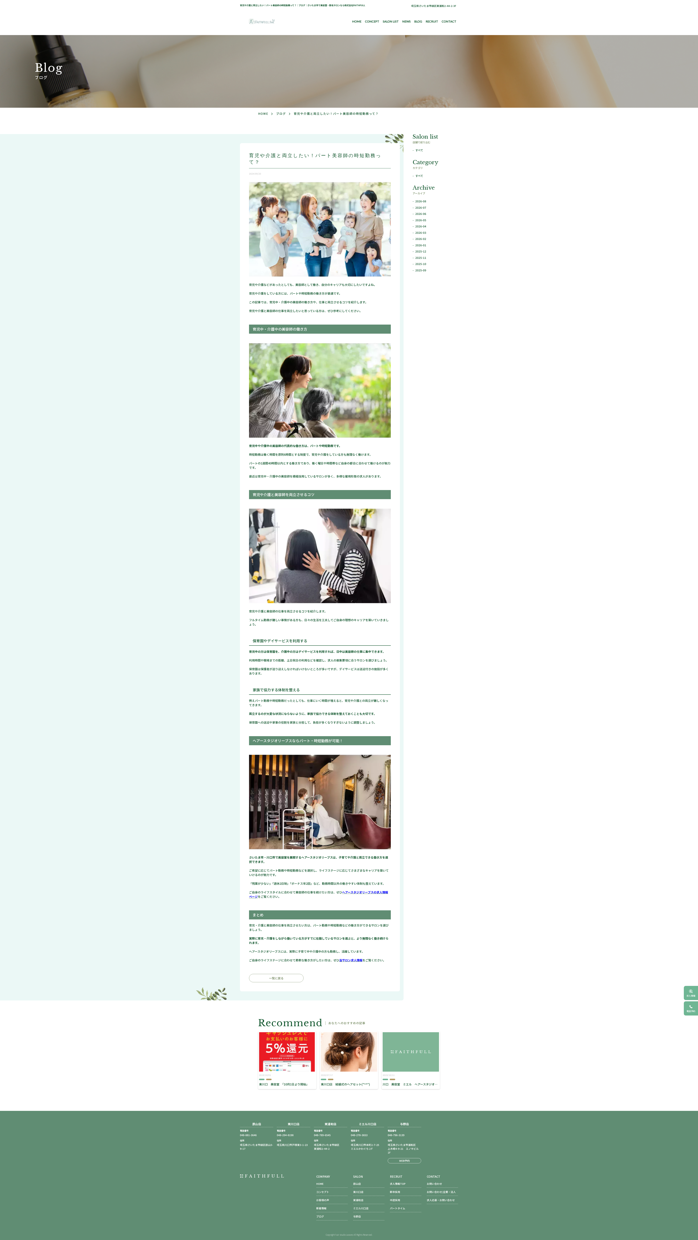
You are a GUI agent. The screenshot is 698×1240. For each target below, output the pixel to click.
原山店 (357, 1184)
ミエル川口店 (360, 1208)
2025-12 (420, 251)
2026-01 (420, 245)
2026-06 (420, 214)
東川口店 (358, 1192)
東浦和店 (358, 1200)
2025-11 (420, 258)
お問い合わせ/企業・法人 (441, 1192)
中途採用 (395, 1200)
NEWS (406, 21)
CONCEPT (372, 21)
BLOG (418, 21)
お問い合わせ (434, 1184)
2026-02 (420, 239)
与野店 (357, 1216)
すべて (419, 150)
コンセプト (322, 1192)
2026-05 (420, 220)
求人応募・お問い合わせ (441, 1200)
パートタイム (397, 1208)
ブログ (281, 113)
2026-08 (420, 201)
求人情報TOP (398, 1184)
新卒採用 (395, 1192)
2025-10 (420, 264)
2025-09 (420, 270)
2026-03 (420, 232)
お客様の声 (322, 1200)
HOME (356, 21)
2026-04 (420, 226)
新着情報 (321, 1208)
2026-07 (420, 207)
